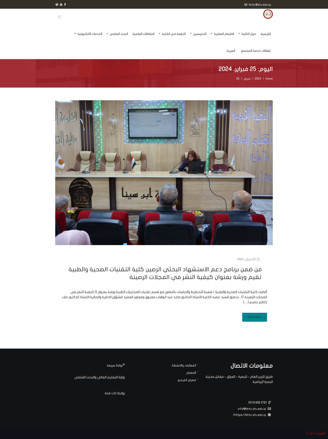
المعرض (191, 372)
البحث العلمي (119, 33)
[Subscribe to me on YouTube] (61, 4)
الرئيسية (266, 33)
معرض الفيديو (187, 380)
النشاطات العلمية (143, 33)
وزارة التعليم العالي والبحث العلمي (99, 377)
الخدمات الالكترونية (89, 33)
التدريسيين (199, 33)
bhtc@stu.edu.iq (260, 4)
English (311, 433)
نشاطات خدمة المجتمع (256, 50)
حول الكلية (249, 33)
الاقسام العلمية (224, 33)
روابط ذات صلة (115, 393)
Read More (254, 317)
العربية (231, 50)
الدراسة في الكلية (174, 33)
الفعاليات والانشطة (184, 365)
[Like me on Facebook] (65, 4)
